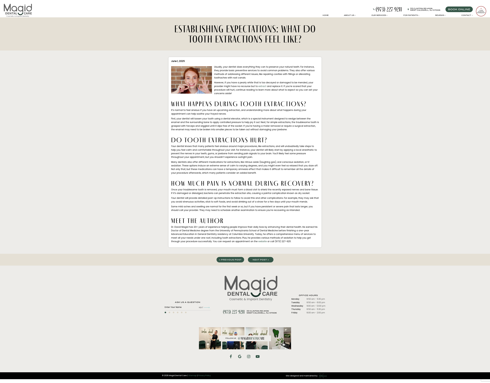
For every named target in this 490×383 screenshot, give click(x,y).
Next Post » (261, 259)
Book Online (459, 9)
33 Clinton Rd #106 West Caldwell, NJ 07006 (262, 312)
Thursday (296, 309)
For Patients (410, 15)
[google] (239, 357)
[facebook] (230, 357)
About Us (349, 15)
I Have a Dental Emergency (481, 12)
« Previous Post (230, 259)
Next (201, 308)
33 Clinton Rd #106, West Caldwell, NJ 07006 (425, 9)
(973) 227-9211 (389, 9)
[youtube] (257, 357)
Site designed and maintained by (302, 376)
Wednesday (297, 306)
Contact (466, 15)
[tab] (165, 312)
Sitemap (192, 376)
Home (326, 15)
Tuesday (295, 303)
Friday (294, 313)
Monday (295, 299)
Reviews (439, 15)
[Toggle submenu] (355, 15)
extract (262, 86)
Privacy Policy (204, 376)
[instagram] (248, 357)
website (262, 241)
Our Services (378, 15)
